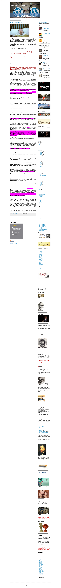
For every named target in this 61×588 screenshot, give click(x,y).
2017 (39, 141)
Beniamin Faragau (41, 252)
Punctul (40, 262)
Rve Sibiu (40, 201)
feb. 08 (41, 182)
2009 (39, 150)
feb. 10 (41, 180)
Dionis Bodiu (40, 255)
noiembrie (41, 152)
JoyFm (40, 200)
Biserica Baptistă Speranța (42, 227)
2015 (39, 143)
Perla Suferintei (41, 218)
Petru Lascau (40, 261)
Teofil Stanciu (40, 267)
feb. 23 (41, 166)
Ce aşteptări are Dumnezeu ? (42, 44)
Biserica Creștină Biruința (42, 224)
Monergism (40, 260)
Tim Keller (40, 572)
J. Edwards (40, 562)
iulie (40, 156)
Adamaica (40, 249)
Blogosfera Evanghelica (42, 194)
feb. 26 (41, 164)
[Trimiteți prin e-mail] (23, 213)
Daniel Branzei (41, 254)
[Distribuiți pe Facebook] (26, 213)
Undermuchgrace (41, 573)
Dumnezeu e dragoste (28, 214)
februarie (41, 162)
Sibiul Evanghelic (41, 195)
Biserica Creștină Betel (42, 225)
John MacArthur (41, 564)
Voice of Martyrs (41, 574)
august (41, 155)
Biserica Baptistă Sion (42, 230)
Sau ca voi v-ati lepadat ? (42, 431)
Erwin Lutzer (40, 559)
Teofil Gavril (40, 266)
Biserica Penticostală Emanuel (43, 229)
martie (40, 161)
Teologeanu (40, 268)
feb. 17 (41, 172)
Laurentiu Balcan (41, 258)
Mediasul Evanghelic (41, 196)
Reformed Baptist (41, 570)
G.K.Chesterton (41, 560)
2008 (39, 189)
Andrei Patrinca (41, 251)
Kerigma (40, 216)
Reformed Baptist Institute (42, 571)
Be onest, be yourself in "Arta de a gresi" (46, 74)
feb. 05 (41, 185)
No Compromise (44, 414)
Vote (13, 234)
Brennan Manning (15, 214)
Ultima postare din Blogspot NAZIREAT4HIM (46, 68)
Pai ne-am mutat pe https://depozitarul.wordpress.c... (43, 427)
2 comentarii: (19, 213)
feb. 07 (41, 183)
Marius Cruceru (41, 259)
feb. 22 (41, 167)
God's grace (40, 561)
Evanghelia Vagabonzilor (13, 211)
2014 (39, 144)
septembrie (41, 154)
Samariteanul (40, 202)
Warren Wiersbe (41, 575)
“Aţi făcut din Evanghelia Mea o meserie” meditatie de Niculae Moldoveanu (46, 28)
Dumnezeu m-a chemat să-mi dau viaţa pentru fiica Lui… (46, 34)
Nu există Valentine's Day (16, 22)
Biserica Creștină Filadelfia (42, 226)
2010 (39, 149)
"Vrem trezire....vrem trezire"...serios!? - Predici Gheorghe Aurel (46, 56)
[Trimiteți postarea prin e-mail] (22, 213)
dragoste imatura (24, 214)
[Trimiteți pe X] (25, 213)
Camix (40, 253)
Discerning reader (41, 558)
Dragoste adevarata (19, 214)
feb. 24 (41, 165)
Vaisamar (40, 269)
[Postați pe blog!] (24, 213)
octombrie (41, 153)
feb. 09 (41, 181)
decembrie (41, 151)
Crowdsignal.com (13, 235)
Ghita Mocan (40, 257)
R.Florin (40, 263)
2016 (39, 142)
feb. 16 (41, 173)
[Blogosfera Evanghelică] (13, 243)
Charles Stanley (41, 557)
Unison (40, 203)
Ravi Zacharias (41, 569)
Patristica (40, 568)
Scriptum (40, 219)
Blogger (34, 585)
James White (40, 563)
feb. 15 (41, 174)
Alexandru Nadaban (41, 250)
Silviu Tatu (40, 265)
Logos (39, 217)
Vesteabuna (40, 204)
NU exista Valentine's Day (17, 215)
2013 (39, 145)
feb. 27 (41, 163)
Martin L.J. (40, 566)
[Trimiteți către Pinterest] (27, 213)
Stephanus (40, 220)
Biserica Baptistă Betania (42, 228)
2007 (39, 190)
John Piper (40, 565)
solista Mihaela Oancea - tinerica (43, 22)
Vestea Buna (40, 270)
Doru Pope (40, 256)
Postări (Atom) (15, 220)
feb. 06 (41, 184)
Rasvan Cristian (41, 264)
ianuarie (41, 188)
